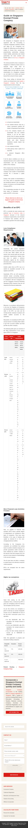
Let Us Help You (14, 712)
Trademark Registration (9, 792)
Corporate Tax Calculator (9, 815)
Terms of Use (14, 825)
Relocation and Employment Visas (11, 795)
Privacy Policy (22, 824)
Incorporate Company (8, 789)
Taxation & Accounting (9, 798)
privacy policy (15, 765)
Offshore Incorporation (9, 801)
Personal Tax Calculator (9, 812)
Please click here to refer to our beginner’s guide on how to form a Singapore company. (14, 199)
